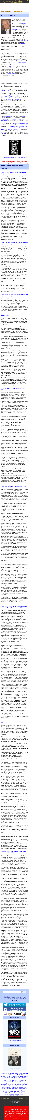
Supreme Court (11, 73)
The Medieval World (12, 1080)
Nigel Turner (5, 242)
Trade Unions (12, 1086)
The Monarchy (6, 1077)
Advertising (15, 1102)
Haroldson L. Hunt (20, 99)
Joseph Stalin (6, 1092)
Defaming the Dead (12, 486)
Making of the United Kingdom (16, 1079)
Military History (18, 1073)
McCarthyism (17, 1083)
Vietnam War (11, 1073)
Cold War (23, 1077)
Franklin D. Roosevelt (9, 1094)
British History (3, 1073)
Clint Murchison (9, 99)
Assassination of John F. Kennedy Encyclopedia (15, 157)
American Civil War (9, 1081)
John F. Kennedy (22, 62)
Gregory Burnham (12, 129)
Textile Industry (20, 1086)
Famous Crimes (12, 1076)
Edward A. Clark (5, 120)
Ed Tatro (20, 128)
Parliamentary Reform (22, 1084)
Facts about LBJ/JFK (14, 721)
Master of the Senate (14, 1068)
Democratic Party (14, 45)
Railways (6, 1086)
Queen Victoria (14, 1090)
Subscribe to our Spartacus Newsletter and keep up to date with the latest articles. (15, 998)
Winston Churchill (5, 1088)
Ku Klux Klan (6, 1091)
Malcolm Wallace (9, 96)
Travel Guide (15, 1087)
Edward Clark (24, 40)
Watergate (25, 1073)
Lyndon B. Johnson (16, 29)
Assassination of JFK (6, 1074)
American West (4, 1076)
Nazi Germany (21, 1080)
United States (17, 1077)
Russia (25, 1079)
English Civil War (4, 1079)
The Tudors (22, 1072)
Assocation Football (16, 1074)
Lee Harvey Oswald (14, 1095)
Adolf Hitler (22, 1091)
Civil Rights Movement (8, 1083)
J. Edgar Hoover (22, 1090)
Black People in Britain (22, 1076)
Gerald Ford (4, 132)
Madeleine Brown (12, 126)
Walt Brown (14, 128)
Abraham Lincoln (19, 1094)
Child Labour (4, 1084)
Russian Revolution (6, 1087)
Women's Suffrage (12, 1084)
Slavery (23, 1083)
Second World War (15, 1072)
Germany (5, 1080)
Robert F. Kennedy (6, 1090)
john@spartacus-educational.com (18, 161)
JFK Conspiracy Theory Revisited (13, 388)
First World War (6, 1072)
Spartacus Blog (22, 1087)
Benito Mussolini (21, 1092)
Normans (24, 1074)
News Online (15, 1104)
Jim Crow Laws (13, 1092)
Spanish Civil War (19, 1081)
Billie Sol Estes (23, 126)
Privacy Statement (15, 1101)
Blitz (12, 1077)
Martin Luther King (14, 1091)
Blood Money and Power (15, 1040)
